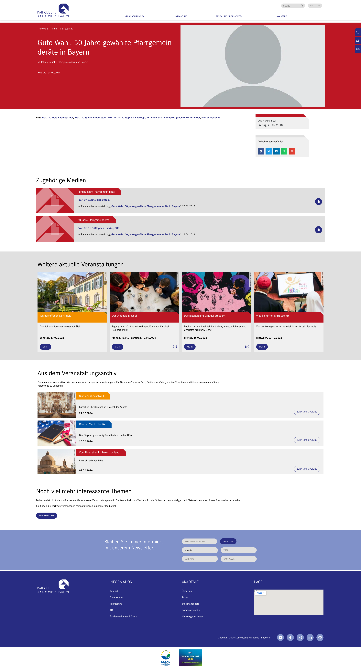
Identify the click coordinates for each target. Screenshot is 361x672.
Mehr (45, 346)
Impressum (116, 603)
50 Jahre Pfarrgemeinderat (93, 220)
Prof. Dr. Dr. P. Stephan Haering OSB (128, 117)
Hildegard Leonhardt (163, 117)
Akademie (282, 16)
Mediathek (181, 16)
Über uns (187, 591)
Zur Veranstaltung (307, 411)
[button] (261, 151)
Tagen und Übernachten (229, 16)
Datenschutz (116, 597)
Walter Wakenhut (211, 117)
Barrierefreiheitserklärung (123, 616)
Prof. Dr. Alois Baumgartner (57, 117)
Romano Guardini (191, 610)
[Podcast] (319, 637)
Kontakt (114, 591)
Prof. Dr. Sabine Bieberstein (90, 117)
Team (185, 597)
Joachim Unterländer (188, 117)
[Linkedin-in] (310, 637)
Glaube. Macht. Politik (92, 424)
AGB (112, 610)
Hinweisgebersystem (193, 616)
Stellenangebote (190, 603)
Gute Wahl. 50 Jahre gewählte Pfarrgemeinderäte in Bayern (145, 206)
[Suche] (302, 6)
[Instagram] (300, 637)
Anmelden (228, 541)
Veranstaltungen (134, 16)
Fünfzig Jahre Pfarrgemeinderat (96, 192)
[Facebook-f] (290, 637)
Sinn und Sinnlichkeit (91, 396)
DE (311, 5)
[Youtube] (280, 637)
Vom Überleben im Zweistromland (99, 452)
